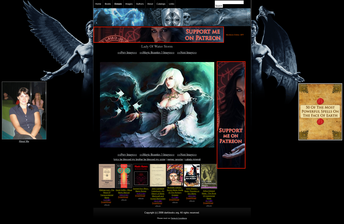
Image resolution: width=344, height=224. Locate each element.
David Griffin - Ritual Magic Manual (124, 192)
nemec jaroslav (175, 159)
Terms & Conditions (179, 218)
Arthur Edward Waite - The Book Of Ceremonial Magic (209, 196)
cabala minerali (193, 159)
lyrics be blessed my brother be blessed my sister (139, 159)
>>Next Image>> (187, 52)
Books (108, 4)
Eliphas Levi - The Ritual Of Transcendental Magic (106, 195)
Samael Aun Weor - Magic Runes (141, 191)
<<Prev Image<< (127, 52)
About (150, 4)
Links (171, 4)
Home (98, 4)
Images (129, 4)
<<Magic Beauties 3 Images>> (157, 52)
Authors (140, 4)
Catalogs (161, 4)
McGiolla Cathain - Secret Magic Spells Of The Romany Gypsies (175, 192)
